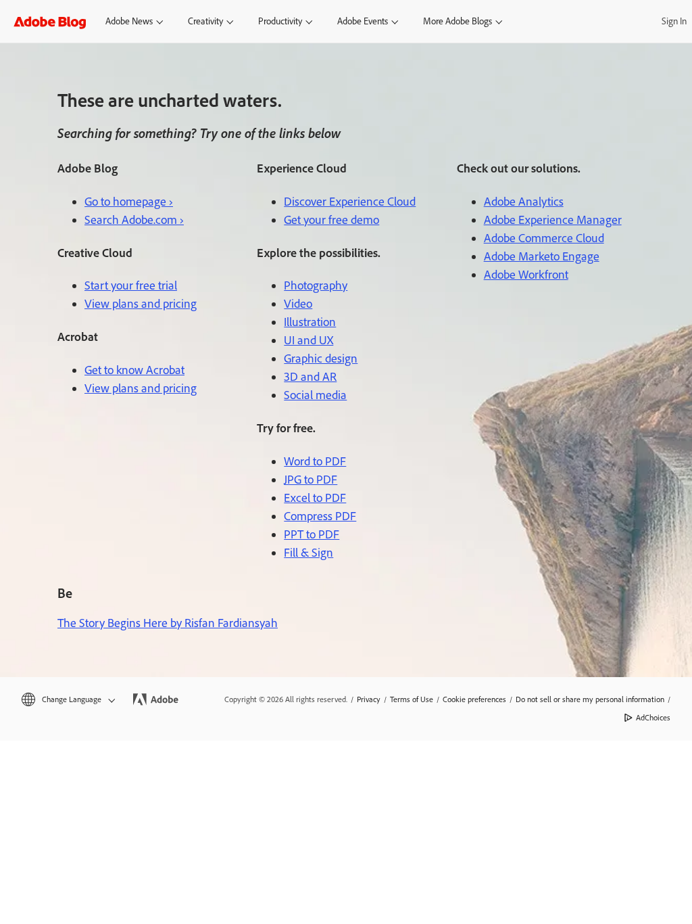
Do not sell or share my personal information (590, 699)
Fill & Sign (308, 552)
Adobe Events (362, 21)
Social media (315, 395)
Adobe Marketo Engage (541, 256)
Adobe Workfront (526, 274)
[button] (67, 700)
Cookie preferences (474, 699)
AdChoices (653, 717)
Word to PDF (315, 461)
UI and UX (308, 340)
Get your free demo (331, 219)
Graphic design (320, 358)
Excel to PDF (315, 497)
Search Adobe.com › (134, 219)
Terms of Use (411, 699)
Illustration (310, 322)
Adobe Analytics (524, 201)
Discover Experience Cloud (350, 201)
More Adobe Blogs (457, 21)
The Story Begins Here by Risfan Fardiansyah (167, 623)
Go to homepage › (128, 201)
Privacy (368, 699)
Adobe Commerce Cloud (544, 238)
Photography (315, 285)
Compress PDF (320, 516)
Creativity (205, 21)
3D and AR (310, 376)
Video (298, 303)
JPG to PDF (310, 479)
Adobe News (129, 21)
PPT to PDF (311, 534)
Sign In (674, 21)
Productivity (280, 21)
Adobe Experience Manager (553, 219)
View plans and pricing (140, 303)
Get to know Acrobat (134, 370)
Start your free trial (130, 285)
